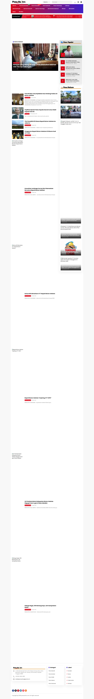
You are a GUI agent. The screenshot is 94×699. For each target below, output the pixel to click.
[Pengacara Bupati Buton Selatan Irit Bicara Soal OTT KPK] (18, 134)
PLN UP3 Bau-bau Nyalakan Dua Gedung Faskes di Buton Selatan (41, 94)
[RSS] (26, 690)
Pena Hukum (52, 680)
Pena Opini (27, 113)
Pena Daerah (27, 97)
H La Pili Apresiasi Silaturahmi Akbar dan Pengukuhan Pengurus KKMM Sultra (74, 16)
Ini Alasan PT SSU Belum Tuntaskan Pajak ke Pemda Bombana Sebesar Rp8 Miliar (73, 74)
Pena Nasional (16, 62)
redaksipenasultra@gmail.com (22, 679)
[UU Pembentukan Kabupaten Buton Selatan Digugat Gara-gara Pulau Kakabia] (18, 504)
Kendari (70, 671)
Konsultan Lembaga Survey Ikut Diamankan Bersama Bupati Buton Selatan (39, 189)
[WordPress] (21, 690)
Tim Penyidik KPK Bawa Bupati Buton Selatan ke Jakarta (40, 122)
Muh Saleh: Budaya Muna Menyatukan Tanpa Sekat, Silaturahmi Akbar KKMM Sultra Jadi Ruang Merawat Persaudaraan (52, 16)
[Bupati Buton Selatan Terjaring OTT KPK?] (18, 400)
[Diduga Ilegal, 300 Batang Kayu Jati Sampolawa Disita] (18, 608)
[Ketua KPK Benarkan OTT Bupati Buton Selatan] (18, 296)
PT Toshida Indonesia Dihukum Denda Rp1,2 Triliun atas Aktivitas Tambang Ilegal (73, 61)
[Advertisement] (47, 29)
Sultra (69, 677)
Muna (69, 674)
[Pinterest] (18, 690)
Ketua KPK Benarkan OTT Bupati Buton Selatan (40, 293)
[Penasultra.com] (19, 2)
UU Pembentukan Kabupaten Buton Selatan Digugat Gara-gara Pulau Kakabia (39, 502)
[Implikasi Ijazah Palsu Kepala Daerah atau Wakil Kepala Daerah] (18, 113)
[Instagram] (23, 690)
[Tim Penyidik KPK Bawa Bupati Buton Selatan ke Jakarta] (18, 124)
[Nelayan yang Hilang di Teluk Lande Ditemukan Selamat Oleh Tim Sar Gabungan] (35, 57)
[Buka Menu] (81, 2)
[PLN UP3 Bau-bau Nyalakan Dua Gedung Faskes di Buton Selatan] (18, 99)
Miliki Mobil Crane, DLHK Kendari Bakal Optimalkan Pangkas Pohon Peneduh (72, 80)
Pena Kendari (52, 674)
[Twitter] (16, 690)
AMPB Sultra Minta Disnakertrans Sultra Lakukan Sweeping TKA (73, 67)
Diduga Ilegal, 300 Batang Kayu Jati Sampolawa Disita (40, 606)
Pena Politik (51, 677)
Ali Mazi (69, 683)
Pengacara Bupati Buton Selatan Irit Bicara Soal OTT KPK (40, 132)
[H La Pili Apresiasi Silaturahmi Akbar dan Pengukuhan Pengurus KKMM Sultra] (63, 16)
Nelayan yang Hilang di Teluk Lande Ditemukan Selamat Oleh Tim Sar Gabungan (34, 66)
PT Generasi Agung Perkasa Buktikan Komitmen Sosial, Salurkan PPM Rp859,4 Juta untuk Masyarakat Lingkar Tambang (30, 16)
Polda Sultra (71, 680)
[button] (75, 2)
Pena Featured (28, 125)
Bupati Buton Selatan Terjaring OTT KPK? (38, 398)
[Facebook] (13, 690)
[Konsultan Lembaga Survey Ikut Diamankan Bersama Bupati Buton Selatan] (18, 191)
